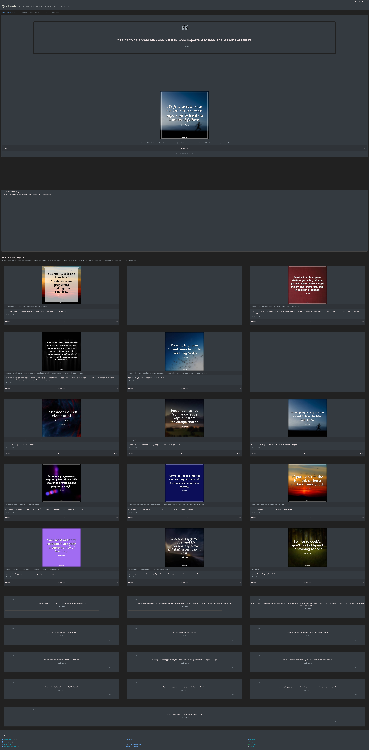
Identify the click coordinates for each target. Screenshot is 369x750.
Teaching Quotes (162, 440)
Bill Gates (185, 46)
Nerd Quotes (265, 440)
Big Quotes (170, 373)
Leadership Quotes (134, 504)
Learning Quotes (193, 143)
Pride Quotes (273, 440)
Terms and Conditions (131, 746)
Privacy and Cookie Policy (133, 744)
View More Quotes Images (184, 153)
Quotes (3, 12)
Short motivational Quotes (189, 373)
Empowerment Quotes (55, 373)
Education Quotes (180, 440)
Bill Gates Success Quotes (8, 260)
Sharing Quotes (153, 440)
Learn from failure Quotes (206, 143)
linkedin (251, 742)
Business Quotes (144, 504)
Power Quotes (144, 440)
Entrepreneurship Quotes (156, 504)
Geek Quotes (255, 569)
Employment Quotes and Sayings (162, 569)
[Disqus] (184, 224)
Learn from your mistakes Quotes (223, 143)
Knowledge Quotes (134, 440)
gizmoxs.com (10, 742)
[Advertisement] (67, 74)
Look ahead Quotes (199, 504)
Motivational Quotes (202, 373)
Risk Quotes (132, 373)
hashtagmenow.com (15, 746)
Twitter (251, 746)
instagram (252, 744)
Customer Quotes (54, 569)
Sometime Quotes (161, 373)
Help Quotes (295, 306)
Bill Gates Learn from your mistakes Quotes (125, 260)
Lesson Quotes (173, 143)
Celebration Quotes (152, 143)
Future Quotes (181, 504)
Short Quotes (177, 373)
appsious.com (7, 744)
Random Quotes (66, 6)
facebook (252, 739)
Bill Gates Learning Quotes (85, 260)
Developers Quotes (23, 504)
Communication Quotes (34, 373)
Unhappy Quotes (44, 569)
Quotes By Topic (51, 6)
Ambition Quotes (256, 440)
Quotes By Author (37, 6)
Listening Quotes (182, 143)
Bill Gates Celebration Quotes (25, 260)
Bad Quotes (18, 306)
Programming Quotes (267, 306)
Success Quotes (141, 143)
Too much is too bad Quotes (30, 306)
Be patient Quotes (51, 440)
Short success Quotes (39, 440)
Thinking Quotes (286, 306)
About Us (127, 742)
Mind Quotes (277, 306)
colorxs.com (10, 739)
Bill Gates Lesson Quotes (55, 260)
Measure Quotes (33, 504)
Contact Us (128, 739)
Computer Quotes (22, 373)
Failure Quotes (163, 143)
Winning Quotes (151, 373)
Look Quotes (189, 504)
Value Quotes (255, 504)
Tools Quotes (44, 373)
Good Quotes (273, 504)
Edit (364, 148)
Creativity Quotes (66, 373)
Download (185, 148)
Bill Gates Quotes (11, 12)
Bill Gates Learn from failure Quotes (103, 260)
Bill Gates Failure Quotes (40, 260)
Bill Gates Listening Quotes (70, 260)
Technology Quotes (11, 373)
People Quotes (282, 440)
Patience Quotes (10, 440)
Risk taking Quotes (141, 373)
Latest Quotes (24, 6)
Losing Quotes (42, 306)
